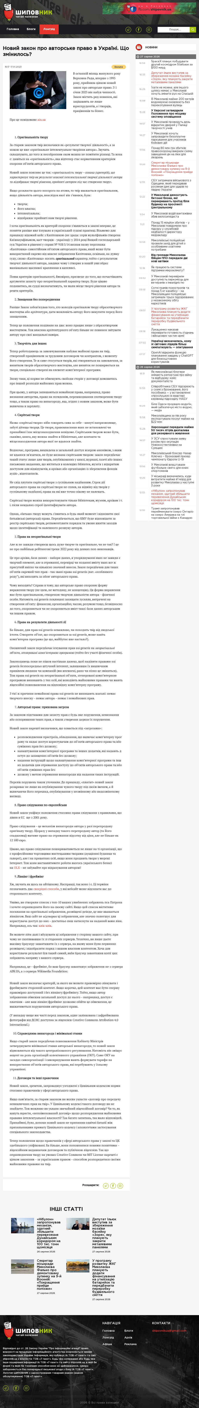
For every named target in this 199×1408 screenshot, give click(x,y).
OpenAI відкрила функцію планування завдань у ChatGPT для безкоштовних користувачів (172, 357)
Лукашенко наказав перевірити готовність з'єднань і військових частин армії (172, 333)
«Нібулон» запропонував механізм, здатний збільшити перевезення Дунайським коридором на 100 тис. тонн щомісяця (49, 1233)
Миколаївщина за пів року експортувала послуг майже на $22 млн (172, 419)
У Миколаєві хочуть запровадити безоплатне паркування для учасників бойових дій (168, 138)
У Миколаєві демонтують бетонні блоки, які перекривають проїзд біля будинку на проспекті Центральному (170, 201)
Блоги (31, 29)
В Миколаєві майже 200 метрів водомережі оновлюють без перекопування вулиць (172, 102)
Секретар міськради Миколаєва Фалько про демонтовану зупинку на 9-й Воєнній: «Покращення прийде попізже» (49, 1274)
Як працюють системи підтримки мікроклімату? (168, 269)
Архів (128, 1338)
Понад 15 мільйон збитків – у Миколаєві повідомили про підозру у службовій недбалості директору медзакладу (170, 229)
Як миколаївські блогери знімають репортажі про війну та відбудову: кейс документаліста (171, 376)
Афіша (107, 1344)
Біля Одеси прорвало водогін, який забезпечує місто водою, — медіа (171, 407)
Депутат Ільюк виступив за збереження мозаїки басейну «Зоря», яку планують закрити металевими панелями (104, 1233)
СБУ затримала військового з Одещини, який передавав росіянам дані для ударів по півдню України (171, 185)
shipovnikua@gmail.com (169, 1331)
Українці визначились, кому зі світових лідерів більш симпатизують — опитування (172, 344)
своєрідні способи (46, 889)
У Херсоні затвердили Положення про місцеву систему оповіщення (168, 113)
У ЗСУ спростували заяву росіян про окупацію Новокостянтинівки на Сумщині (168, 443)
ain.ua (42, 120)
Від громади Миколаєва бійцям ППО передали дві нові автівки (169, 258)
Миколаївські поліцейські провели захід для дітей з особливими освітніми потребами (168, 245)
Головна (13, 29)
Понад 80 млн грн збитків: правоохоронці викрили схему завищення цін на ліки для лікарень (171, 153)
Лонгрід (49, 29)
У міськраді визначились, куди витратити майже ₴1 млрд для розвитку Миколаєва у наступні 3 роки (172, 481)
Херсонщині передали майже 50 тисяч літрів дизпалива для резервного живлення (172, 430)
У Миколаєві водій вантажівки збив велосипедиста (171, 215)
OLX (17, 868)
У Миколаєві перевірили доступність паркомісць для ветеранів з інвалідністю (170, 279)
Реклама (130, 1344)
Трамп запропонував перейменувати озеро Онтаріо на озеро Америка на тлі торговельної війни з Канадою (172, 513)
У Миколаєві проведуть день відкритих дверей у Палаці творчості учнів (170, 125)
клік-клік (45, 926)
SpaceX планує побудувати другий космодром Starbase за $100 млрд (172, 64)
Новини (151, 47)
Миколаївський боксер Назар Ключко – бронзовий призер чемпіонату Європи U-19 (171, 456)
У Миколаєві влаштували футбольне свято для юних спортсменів (170, 468)
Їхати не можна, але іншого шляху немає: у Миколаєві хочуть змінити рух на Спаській (172, 90)
